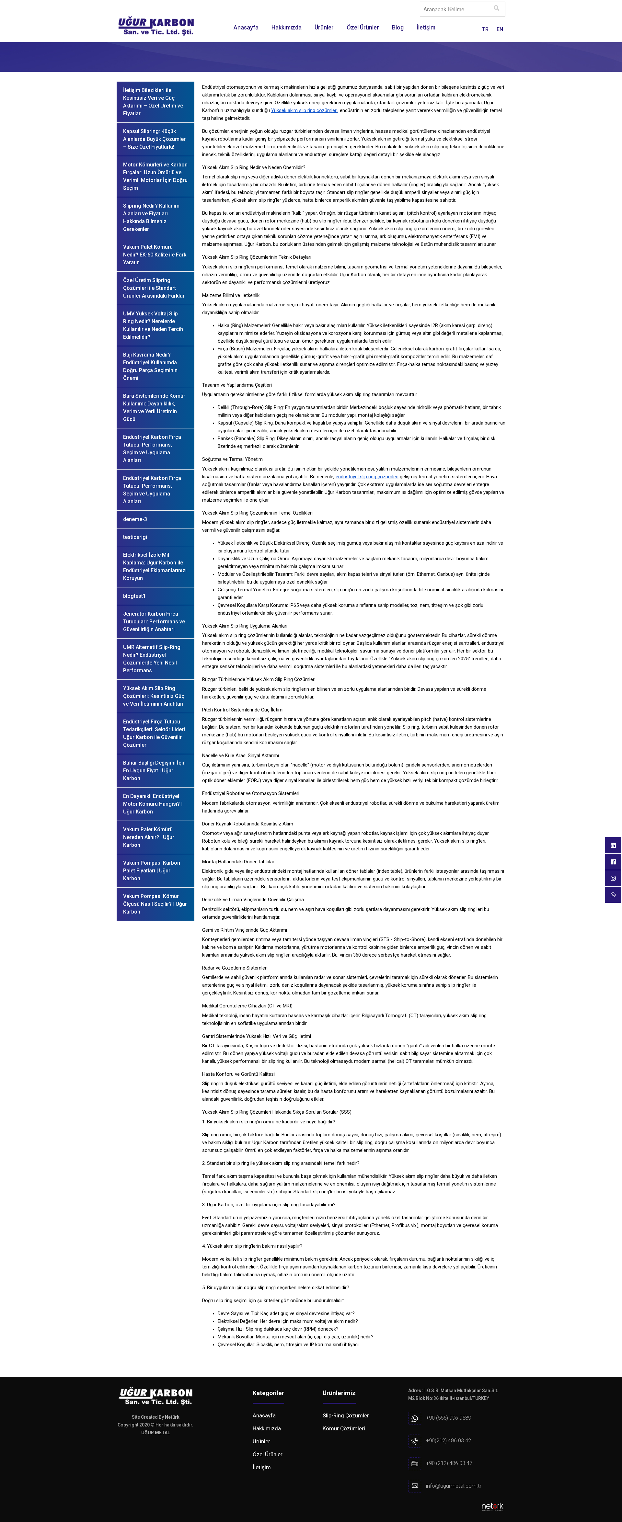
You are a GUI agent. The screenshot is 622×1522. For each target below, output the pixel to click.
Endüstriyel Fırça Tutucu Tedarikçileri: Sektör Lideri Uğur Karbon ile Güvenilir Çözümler (154, 733)
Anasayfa (246, 27)
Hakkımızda (286, 27)
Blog (398, 27)
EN (500, 29)
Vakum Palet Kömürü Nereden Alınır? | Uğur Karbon (148, 837)
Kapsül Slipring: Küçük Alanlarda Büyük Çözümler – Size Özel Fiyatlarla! (154, 139)
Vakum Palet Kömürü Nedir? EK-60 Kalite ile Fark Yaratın (154, 255)
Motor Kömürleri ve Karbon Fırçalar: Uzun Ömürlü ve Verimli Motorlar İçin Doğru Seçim (155, 176)
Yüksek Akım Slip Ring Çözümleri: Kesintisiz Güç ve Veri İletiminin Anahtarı (153, 696)
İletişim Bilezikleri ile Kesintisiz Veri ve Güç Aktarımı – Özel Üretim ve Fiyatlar (153, 102)
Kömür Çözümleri (344, 1428)
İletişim (426, 27)
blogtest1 (134, 596)
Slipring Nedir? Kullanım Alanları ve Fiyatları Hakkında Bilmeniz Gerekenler (151, 217)
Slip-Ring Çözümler (346, 1415)
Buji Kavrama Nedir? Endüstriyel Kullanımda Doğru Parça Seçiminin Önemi (150, 366)
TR (485, 29)
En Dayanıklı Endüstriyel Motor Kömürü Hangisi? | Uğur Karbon (152, 804)
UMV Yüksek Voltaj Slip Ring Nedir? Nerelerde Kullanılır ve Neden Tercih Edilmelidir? (153, 325)
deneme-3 (135, 519)
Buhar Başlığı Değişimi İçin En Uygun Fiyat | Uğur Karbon (154, 770)
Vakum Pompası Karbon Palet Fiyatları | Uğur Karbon (151, 870)
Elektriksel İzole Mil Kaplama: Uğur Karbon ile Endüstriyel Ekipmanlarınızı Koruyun (155, 566)
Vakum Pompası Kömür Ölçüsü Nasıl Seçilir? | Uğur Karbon (155, 904)
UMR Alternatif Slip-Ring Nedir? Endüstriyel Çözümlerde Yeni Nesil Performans (151, 659)
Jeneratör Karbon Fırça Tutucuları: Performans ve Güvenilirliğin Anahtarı (154, 621)
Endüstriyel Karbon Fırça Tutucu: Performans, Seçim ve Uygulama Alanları (152, 448)
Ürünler (324, 27)
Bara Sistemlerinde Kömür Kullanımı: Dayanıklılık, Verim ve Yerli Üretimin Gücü (154, 407)
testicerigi (135, 537)
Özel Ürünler (363, 27)
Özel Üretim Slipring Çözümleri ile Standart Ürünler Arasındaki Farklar (154, 288)
